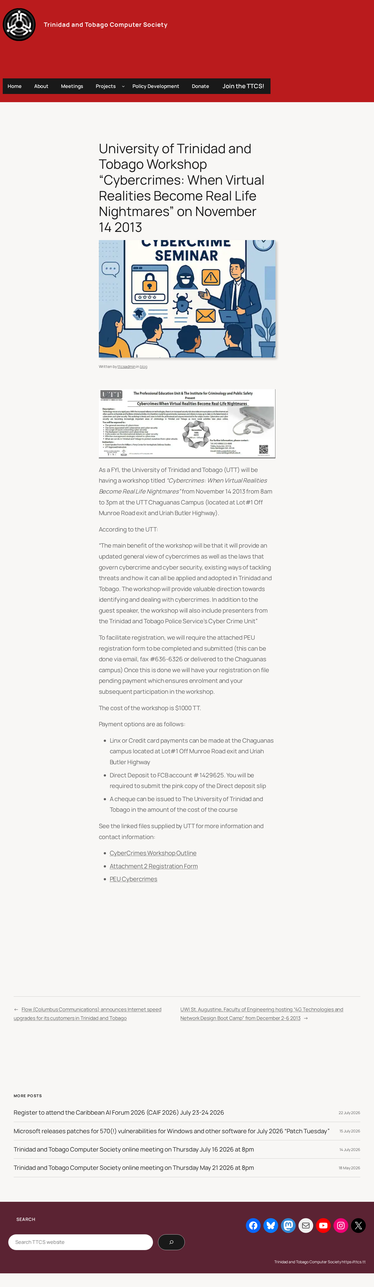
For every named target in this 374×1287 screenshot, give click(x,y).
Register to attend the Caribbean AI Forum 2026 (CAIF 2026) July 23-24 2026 (119, 1112)
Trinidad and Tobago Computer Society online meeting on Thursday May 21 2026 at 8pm (134, 1167)
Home (15, 86)
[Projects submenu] (123, 86)
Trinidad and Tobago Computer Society (106, 24)
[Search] (171, 1242)
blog (143, 366)
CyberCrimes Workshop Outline (153, 853)
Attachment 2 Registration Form (154, 866)
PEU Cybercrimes (134, 879)
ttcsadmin (126, 366)
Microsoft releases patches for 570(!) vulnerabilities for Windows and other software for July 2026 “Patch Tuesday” (172, 1131)
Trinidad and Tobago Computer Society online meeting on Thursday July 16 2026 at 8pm (134, 1149)
